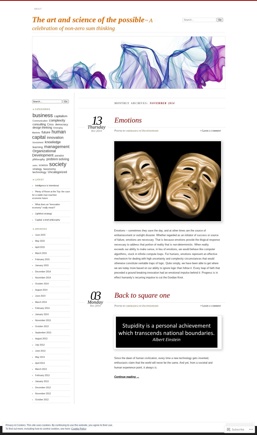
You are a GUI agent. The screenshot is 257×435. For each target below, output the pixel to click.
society (57, 164)
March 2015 (41, 253)
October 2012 (42, 399)
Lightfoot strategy (43, 213)
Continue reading (126, 376)
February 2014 (42, 308)
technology (39, 172)
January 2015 (42, 265)
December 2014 (43, 271)
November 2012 (43, 393)
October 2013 (42, 326)
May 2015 (40, 241)
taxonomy (49, 168)
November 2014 (43, 277)
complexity (57, 120)
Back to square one (142, 295)
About (38, 9)
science (43, 165)
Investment (38, 142)
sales (35, 165)
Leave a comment (211, 130)
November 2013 (43, 320)
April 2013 (40, 363)
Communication (40, 121)
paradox (59, 155)
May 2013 (40, 357)
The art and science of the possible (88, 19)
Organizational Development (44, 153)
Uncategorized (150, 130)
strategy (37, 168)
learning (38, 147)
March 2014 (41, 302)
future (46, 132)
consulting (39, 124)
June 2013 (40, 351)
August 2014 (41, 290)
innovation (55, 137)
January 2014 (42, 314)
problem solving (57, 159)
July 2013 (40, 345)
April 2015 (40, 247)
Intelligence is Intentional (47, 185)
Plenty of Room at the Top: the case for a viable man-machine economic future (51, 194)
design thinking (42, 127)
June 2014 (40, 296)
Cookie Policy (78, 428)
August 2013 (41, 338)
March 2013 (41, 369)
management (56, 146)
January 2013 (42, 381)
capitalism (60, 116)
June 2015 (40, 235)
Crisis (50, 124)
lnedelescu (132, 130)
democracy (61, 124)
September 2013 (43, 332)
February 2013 (42, 375)
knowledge (53, 142)
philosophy (39, 159)
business (43, 115)
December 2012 (43, 387)
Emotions (128, 120)
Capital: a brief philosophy (47, 220)
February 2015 (42, 259)
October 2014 (42, 283)
